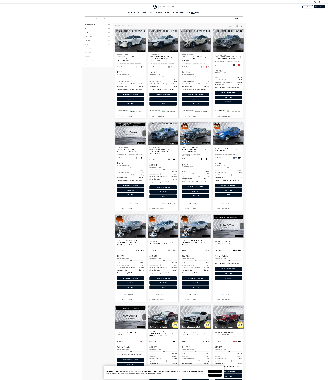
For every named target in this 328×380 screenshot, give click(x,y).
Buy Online (307, 7)
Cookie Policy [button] (124, 373)
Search (236, 18)
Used (15, 7)
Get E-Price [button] (130, 103)
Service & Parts (35, 7)
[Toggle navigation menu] (3, 7)
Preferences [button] (158, 373)
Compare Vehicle (126, 116)
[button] (144, 41)
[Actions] (142, 57)
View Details (130, 99)
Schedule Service (319, 7)
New (9, 7)
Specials (24, 7)
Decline (215, 371)
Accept (215, 375)
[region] (130, 84)
